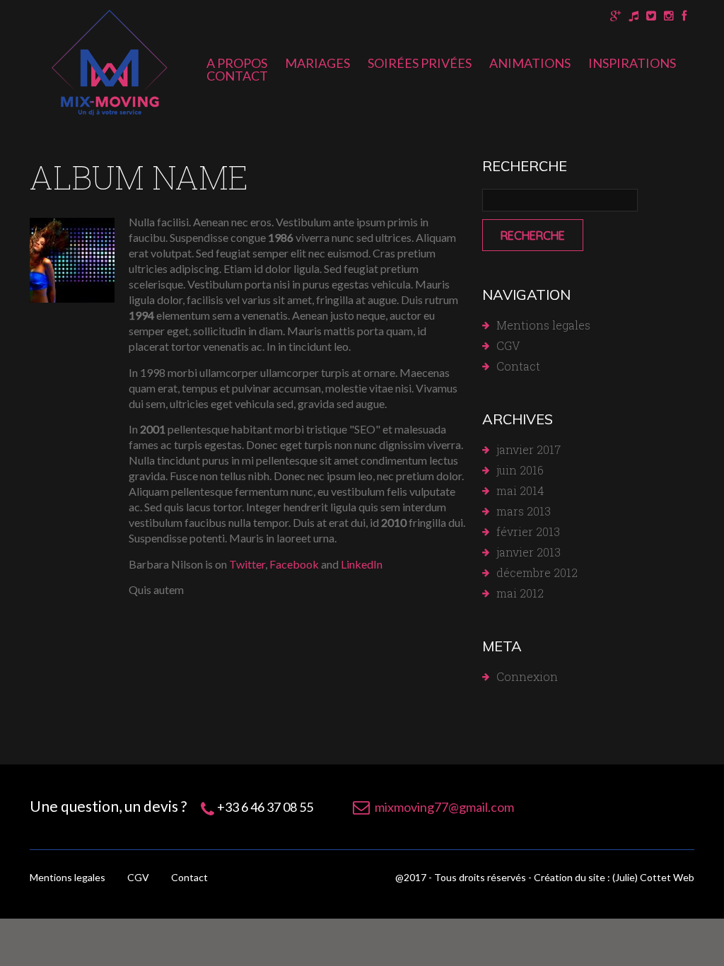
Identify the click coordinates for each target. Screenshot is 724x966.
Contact (237, 75)
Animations (530, 63)
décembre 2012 (537, 572)
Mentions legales (543, 325)
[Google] (615, 16)
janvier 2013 (528, 552)
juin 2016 (520, 469)
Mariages (317, 63)
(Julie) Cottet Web (653, 877)
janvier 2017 (528, 449)
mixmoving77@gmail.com (444, 807)
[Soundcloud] (633, 16)
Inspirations (632, 63)
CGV (508, 345)
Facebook (294, 564)
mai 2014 (520, 490)
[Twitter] (651, 16)
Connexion (527, 676)
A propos (236, 63)
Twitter (247, 564)
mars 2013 (523, 511)
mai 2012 (520, 593)
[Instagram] (669, 16)
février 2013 (528, 531)
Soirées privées (420, 63)
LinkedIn (362, 564)
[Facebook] (684, 16)
